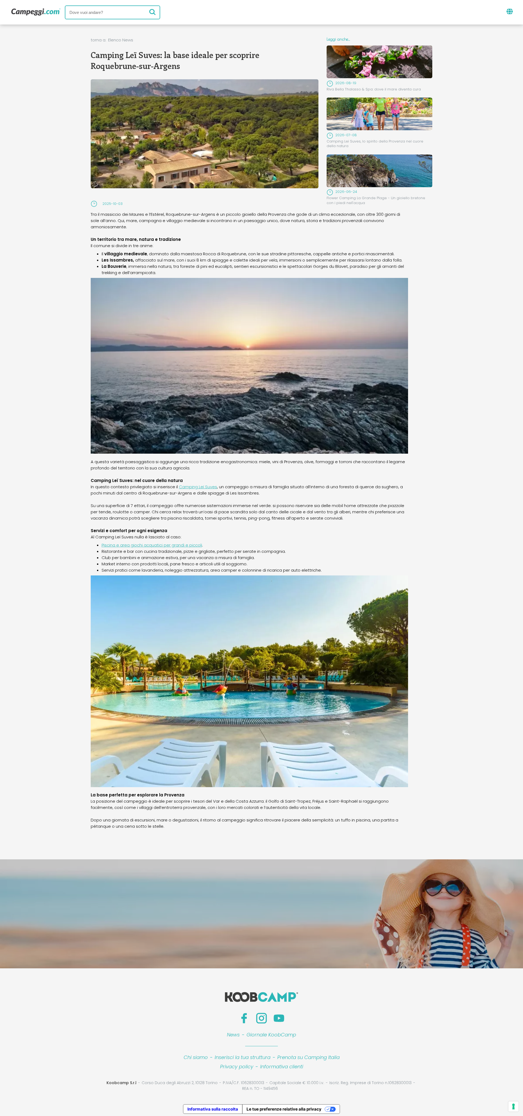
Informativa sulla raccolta (212, 1109)
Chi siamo (196, 1057)
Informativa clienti (281, 1066)
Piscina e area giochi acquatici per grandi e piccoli (152, 545)
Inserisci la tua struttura (242, 1057)
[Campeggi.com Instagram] (261, 1018)
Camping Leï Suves (198, 487)
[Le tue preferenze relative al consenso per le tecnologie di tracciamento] (513, 1106)
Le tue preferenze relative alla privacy (284, 1109)
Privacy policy (236, 1066)
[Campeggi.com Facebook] (244, 1018)
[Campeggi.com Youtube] (278, 1018)
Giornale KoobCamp (271, 1034)
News (233, 1034)
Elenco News (120, 40)
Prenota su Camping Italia (308, 1057)
